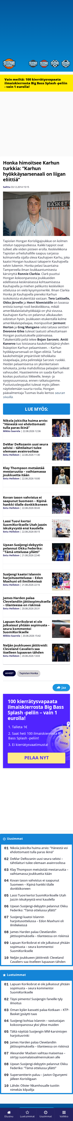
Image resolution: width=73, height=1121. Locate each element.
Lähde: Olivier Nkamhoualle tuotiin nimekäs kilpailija (34, 1088)
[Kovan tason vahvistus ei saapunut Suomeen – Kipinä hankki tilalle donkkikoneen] (61, 505)
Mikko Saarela (11, 431)
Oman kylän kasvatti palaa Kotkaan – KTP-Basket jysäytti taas (39, 1012)
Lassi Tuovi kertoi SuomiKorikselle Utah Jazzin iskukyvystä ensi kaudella (25, 524)
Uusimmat (15, 839)
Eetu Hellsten (11, 454)
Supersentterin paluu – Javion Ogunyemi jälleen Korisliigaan (38, 1077)
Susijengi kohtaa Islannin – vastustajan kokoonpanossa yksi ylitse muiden (37, 1023)
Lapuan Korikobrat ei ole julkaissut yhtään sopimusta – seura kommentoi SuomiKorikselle (26, 626)
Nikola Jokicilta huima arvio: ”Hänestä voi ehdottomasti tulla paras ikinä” (25, 424)
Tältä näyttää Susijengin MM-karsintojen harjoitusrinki (38, 1033)
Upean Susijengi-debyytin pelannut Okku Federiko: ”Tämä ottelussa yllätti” (23, 548)
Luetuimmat (16, 975)
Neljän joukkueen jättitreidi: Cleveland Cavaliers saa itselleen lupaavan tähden (25, 648)
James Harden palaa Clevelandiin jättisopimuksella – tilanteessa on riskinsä (27, 601)
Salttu (6, 187)
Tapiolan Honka (28, 673)
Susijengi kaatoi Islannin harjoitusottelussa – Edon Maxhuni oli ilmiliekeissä (23, 577)
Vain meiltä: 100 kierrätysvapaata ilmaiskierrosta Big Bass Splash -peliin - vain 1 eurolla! (35, 83)
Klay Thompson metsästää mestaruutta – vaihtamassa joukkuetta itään (24, 471)
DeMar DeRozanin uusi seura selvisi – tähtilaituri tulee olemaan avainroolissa (25, 447)
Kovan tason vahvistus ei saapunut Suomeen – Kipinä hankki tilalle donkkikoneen (25, 500)
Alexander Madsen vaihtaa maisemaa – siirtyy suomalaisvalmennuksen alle (37, 1055)
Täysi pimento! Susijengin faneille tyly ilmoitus (36, 1001)
